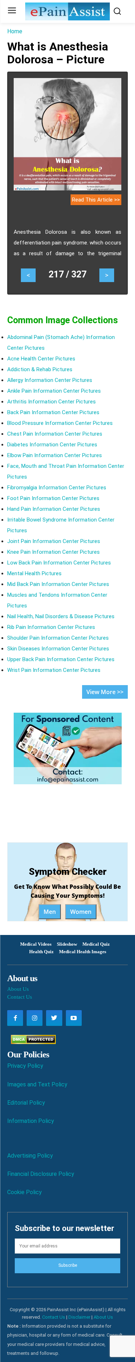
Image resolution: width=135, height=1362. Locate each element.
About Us (18, 989)
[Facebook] (15, 1018)
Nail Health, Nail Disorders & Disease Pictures (60, 616)
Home (14, 31)
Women (80, 912)
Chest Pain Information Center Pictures (54, 434)
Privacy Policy (25, 1065)
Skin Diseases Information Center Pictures (58, 648)
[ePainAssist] (67, 11)
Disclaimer (79, 1317)
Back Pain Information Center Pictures (53, 412)
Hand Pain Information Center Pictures (53, 509)
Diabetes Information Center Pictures (52, 444)
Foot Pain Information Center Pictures (53, 498)
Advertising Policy (30, 1155)
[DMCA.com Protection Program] (31, 1042)
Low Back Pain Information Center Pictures (59, 562)
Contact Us (19, 997)
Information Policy (30, 1121)
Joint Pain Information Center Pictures (53, 541)
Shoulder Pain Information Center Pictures (58, 638)
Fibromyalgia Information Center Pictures (56, 487)
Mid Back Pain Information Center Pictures (58, 584)
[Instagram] (34, 1018)
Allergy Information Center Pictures (49, 380)
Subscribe (67, 1265)
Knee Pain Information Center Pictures (53, 552)
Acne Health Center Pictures (41, 358)
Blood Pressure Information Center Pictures (60, 423)
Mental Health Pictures (34, 573)
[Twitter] (54, 1018)
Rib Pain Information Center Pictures (51, 627)
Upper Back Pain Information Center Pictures (60, 659)
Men (50, 912)
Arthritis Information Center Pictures (51, 401)
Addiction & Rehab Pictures (39, 369)
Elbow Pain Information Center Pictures (54, 455)
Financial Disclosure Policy (40, 1173)
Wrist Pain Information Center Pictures (53, 670)
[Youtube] (74, 1018)
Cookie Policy (24, 1192)
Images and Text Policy (37, 1084)
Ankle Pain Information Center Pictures (54, 391)
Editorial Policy (26, 1102)
